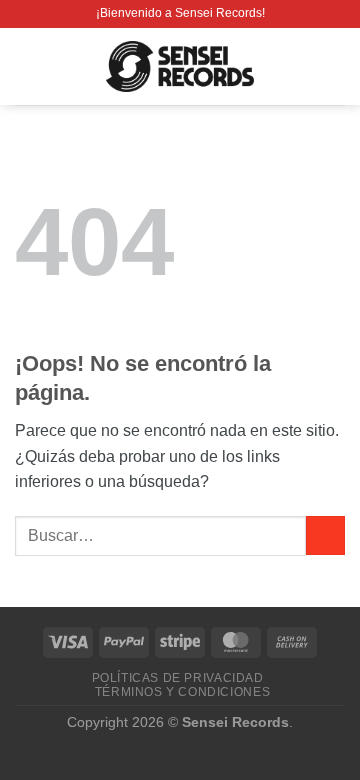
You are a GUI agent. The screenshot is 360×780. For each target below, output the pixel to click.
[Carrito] (335, 67)
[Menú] (27, 66)
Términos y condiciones (182, 692)
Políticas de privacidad (178, 678)
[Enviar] (325, 535)
